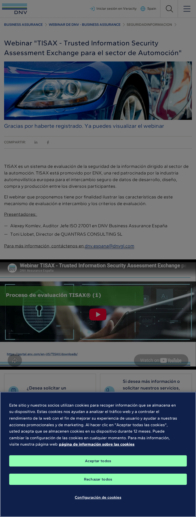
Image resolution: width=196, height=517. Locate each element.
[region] (98, 454)
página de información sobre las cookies (96, 444)
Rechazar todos (98, 479)
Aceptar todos (98, 461)
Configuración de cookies (98, 497)
